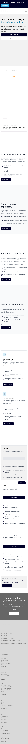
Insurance (3, 719)
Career (2, 702)
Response (3, 666)
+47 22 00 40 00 (9, 638)
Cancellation (4, 693)
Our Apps (3, 694)
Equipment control (5, 665)
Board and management (7, 705)
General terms (4, 730)
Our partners (4, 716)
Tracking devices (5, 661)
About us (3, 700)
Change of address (6, 688)
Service (3, 721)
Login (2, 737)
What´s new (4, 741)
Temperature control (6, 663)
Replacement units (5, 689)
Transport (3, 672)
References (4, 708)
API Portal (3, 740)
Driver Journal (4, 660)
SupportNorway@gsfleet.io (12, 640)
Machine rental (5, 675)
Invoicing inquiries (5, 685)
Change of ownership (6, 686)
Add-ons (3, 691)
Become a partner (5, 714)
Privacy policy (4, 728)
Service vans (4, 674)
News (2, 707)
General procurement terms (8, 732)
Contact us (4, 682)
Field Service (4, 722)
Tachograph (4, 658)
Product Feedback (5, 738)
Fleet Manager (4, 657)
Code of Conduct (5, 733)
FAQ (2, 683)
